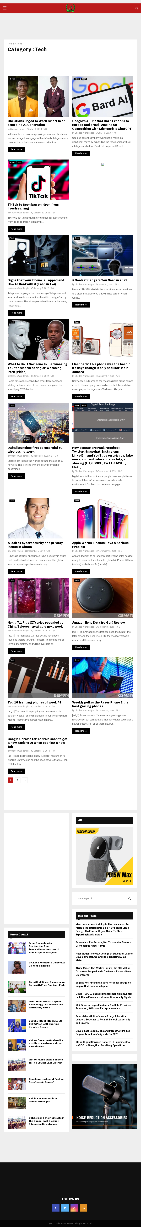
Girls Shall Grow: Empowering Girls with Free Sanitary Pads (47, 984)
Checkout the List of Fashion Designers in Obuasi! (46, 1081)
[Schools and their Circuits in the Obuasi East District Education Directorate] (17, 1122)
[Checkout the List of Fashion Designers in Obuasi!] (17, 1084)
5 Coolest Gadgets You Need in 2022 (99, 280)
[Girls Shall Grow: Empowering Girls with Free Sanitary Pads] (17, 987)
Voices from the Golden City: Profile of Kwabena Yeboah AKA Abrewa (46, 1043)
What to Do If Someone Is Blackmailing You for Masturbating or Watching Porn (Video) (37, 368)
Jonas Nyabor (16, 551)
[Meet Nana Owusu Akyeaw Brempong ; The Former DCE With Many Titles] (17, 1006)
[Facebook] (55, 1208)
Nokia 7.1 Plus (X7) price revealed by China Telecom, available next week (35, 624)
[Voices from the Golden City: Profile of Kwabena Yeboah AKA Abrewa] (17, 1045)
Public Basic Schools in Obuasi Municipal (43, 1100)
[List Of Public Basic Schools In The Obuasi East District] (17, 1064)
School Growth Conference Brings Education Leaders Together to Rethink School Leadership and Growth (103, 1019)
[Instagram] (74, 1208)
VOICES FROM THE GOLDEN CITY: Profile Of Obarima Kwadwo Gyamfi (45, 1024)
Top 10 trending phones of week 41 (34, 702)
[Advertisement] (70, 24)
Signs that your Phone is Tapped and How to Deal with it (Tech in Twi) (36, 282)
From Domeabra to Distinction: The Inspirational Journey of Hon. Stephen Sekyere (44, 948)
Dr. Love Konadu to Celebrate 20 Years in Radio (47, 964)
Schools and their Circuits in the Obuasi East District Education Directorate (46, 1121)
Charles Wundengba (84, 133)
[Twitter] (65, 1208)
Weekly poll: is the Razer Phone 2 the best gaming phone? (100, 704)
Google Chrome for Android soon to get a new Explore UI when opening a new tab (38, 743)
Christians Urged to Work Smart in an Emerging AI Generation (37, 123)
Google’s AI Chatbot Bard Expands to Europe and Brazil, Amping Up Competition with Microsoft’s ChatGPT (102, 125)
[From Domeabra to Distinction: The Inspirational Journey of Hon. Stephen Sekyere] (17, 948)
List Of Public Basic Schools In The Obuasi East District (46, 1061)
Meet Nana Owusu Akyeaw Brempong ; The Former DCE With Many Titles (46, 1004)
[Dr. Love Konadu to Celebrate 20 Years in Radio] (17, 967)
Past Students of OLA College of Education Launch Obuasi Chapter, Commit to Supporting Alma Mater (104, 957)
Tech (19, 79)
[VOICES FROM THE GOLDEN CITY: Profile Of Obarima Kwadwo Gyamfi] (17, 1025)
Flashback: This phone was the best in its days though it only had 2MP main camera (101, 368)
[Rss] (83, 1208)
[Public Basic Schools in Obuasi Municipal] (17, 1103)
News (12, 79)
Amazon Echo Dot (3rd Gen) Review (98, 622)
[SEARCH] (129, 898)
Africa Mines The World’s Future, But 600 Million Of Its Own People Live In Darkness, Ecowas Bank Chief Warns (103, 971)
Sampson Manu (17, 129)
